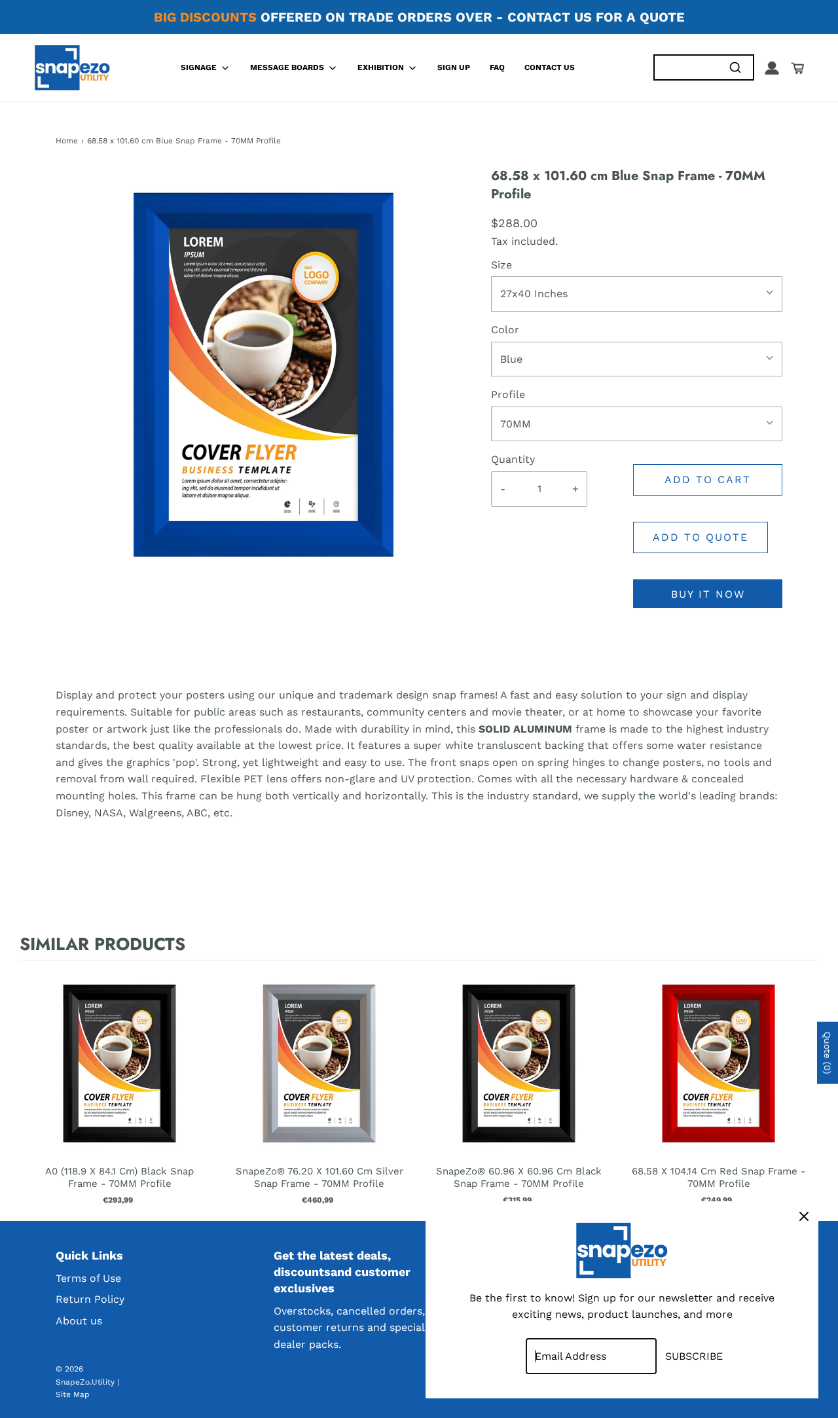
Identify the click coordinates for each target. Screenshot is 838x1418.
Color (505, 329)
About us (79, 1321)
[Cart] (797, 68)
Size (501, 265)
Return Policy (90, 1299)
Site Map (73, 1394)
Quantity (513, 459)
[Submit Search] (735, 68)
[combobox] (686, 68)
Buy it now (708, 594)
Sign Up (453, 67)
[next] (805, 1088)
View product (119, 1077)
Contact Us (549, 67)
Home (67, 140)
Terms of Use (88, 1278)
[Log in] (772, 68)
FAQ (497, 67)
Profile (508, 394)
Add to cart (708, 479)
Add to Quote (700, 537)
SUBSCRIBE (694, 1356)
